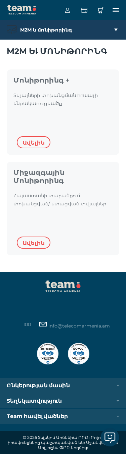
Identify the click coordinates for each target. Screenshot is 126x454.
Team (22, 9)
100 (27, 324)
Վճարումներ (84, 10)
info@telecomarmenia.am (78, 326)
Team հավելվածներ (37, 416)
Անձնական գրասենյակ (67, 10)
